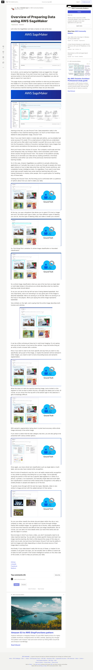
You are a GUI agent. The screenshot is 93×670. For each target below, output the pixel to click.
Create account (86, 2)
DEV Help (43, 658)
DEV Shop (51, 660)
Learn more (79, 26)
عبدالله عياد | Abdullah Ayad (21, 8)
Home (10, 658)
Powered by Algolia (46, 2)
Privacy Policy (47, 662)
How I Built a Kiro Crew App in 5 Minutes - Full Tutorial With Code (78, 38)
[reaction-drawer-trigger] (3, 47)
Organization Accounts (61, 658)
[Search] (7, 2)
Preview (24, 584)
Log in (78, 2)
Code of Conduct (32, 588)
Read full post (15, 645)
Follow (79, 11)
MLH (55, 660)
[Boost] (3, 62)
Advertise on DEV (51, 658)
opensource (14, 24)
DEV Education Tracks (35, 658)
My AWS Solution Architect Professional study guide (78, 80)
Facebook (14, 566)
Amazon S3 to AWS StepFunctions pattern (32, 632)
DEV (52, 664)
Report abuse (41, 588)
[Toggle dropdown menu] (64, 595)
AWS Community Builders (37, 8)
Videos (27, 658)
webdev (21, 24)
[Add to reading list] (3, 58)
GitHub (13, 562)
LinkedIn (13, 564)
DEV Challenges (16, 658)
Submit (16, 584)
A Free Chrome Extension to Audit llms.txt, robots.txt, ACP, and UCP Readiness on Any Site (78, 47)
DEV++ (23, 658)
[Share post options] (3, 67)
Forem (30, 664)
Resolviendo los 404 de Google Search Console (77, 54)
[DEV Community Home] (2, 2)
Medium (13, 568)
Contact (81, 658)
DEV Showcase (70, 658)
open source (38, 664)
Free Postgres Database (42, 660)
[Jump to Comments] (3, 52)
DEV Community (25, 656)
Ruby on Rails (44, 665)
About (77, 658)
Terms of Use (55, 662)
